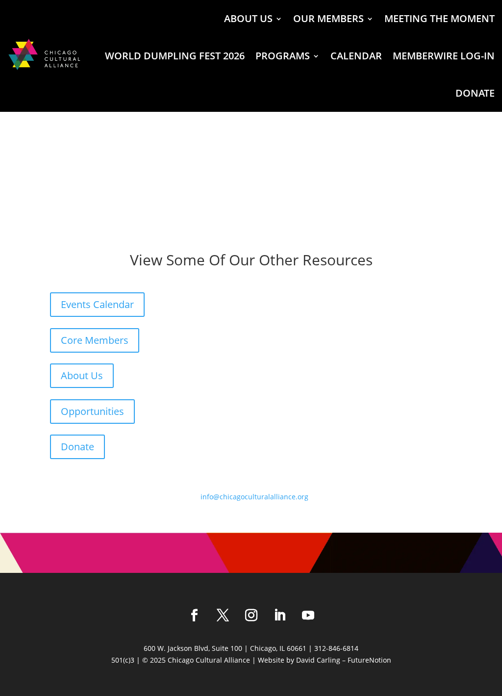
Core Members (94, 340)
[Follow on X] (222, 615)
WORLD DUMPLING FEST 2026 (175, 55)
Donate (77, 446)
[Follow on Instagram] (251, 615)
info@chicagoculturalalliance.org (254, 496)
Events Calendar (97, 304)
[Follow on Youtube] (308, 615)
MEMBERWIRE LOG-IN (444, 55)
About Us (82, 375)
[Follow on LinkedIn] (279, 615)
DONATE (475, 93)
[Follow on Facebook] (194, 615)
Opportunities (92, 411)
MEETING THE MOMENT (439, 18)
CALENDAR (356, 55)
